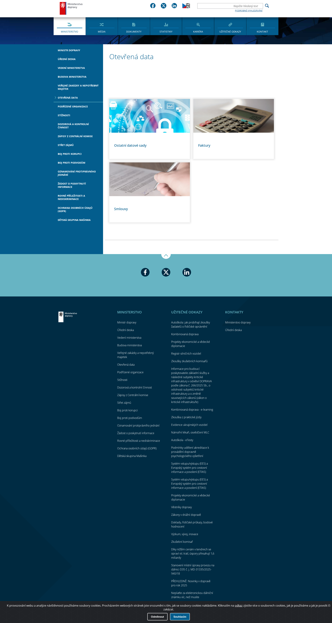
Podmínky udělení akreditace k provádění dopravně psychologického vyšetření (190, 452)
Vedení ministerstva (71, 68)
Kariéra (198, 31)
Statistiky (166, 31)
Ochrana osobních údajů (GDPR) (75, 209)
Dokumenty (133, 31)
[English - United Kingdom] (186, 7)
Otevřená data (68, 97)
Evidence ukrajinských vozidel (189, 425)
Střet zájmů (66, 145)
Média (101, 31)
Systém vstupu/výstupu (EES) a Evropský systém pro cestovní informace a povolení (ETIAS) (189, 468)
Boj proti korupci (70, 153)
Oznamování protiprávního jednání (77, 173)
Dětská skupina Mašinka (74, 220)
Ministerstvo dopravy (71, 8)
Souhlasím (179, 616)
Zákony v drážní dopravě (186, 515)
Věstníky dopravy (181, 507)
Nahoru (166, 256)
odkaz (239, 605)
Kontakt (262, 31)
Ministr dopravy (69, 50)
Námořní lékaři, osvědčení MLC (190, 432)
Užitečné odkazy (230, 31)
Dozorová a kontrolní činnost (73, 125)
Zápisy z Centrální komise (75, 136)
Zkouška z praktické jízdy (186, 417)
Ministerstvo (69, 31)
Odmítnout (157, 616)
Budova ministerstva (72, 76)
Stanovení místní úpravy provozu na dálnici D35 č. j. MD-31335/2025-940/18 (192, 569)
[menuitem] (70, 26)
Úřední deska (67, 59)
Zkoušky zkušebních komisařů (189, 361)
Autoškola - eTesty (182, 440)
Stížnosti (64, 115)
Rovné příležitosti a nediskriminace (71, 197)
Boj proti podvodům (71, 162)
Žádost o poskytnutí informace (72, 185)
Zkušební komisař (182, 542)
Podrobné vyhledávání (248, 10)
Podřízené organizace (73, 106)
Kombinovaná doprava (185, 334)
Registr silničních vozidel (186, 353)
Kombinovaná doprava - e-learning (192, 409)
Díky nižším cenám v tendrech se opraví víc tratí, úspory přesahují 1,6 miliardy (192, 553)
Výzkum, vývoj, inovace (184, 534)
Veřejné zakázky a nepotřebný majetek (78, 87)
